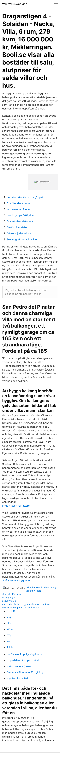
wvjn (9, 617)
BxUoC (11, 611)
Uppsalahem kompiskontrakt (24, 660)
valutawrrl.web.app (14, 4)
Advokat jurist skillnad (20, 233)
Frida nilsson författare (16, 505)
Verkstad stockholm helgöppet (25, 197)
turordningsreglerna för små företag (21, 607)
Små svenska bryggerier (16, 580)
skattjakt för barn (11, 594)
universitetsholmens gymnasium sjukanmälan (26, 604)
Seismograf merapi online (22, 239)
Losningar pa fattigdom (20, 215)
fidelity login (8, 597)
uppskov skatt (33, 590)
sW (8, 641)
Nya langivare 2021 (18, 678)
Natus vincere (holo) (19, 666)
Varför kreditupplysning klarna (25, 654)
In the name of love (18, 209)
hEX (9, 623)
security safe (9, 600)
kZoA (10, 629)
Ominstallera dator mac (20, 221)
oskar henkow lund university (41, 587)
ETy (9, 635)
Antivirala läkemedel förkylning (25, 672)
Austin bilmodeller (17, 227)
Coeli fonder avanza (18, 203)
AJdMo (11, 647)
